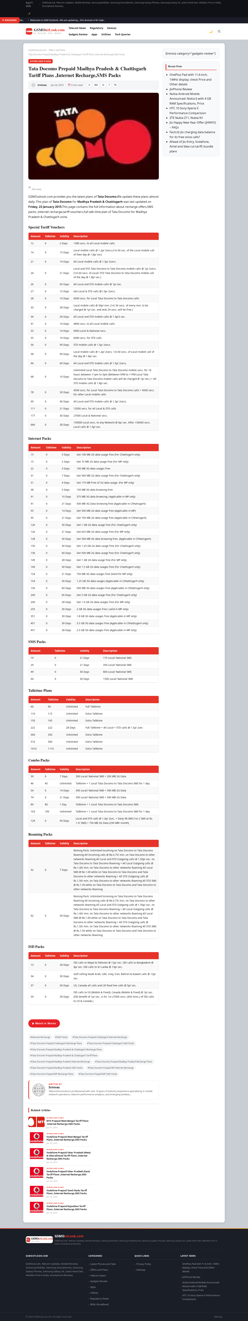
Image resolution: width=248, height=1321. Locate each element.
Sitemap (140, 1269)
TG (115, 85)
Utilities (106, 34)
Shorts (235, 1313)
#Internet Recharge (40, 1037)
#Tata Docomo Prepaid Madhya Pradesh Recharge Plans (123, 1061)
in (103, 85)
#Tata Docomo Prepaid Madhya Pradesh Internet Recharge (60, 1061)
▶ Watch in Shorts (44, 1023)
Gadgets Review (78, 34)
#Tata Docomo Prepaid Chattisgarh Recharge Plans (56, 1043)
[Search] (219, 31)
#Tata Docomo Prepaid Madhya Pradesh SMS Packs (56, 1067)
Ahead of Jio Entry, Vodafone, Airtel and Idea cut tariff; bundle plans (191, 146)
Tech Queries (123, 34)
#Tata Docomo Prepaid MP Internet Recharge (111, 1067)
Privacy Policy (143, 1264)
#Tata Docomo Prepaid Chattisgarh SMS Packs (110, 1043)
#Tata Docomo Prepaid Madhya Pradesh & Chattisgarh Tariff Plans (63, 1055)
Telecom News (77, 28)
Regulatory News (99, 1298)
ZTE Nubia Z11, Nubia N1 (186, 118)
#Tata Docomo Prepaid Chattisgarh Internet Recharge (100, 1037)
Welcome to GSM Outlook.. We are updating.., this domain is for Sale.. (54, 20)
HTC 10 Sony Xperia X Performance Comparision (201, 1297)
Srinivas (42, 85)
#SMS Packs (61, 1037)
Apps (94, 34)
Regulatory (96, 28)
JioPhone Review (181, 89)
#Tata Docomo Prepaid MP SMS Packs (98, 1073)
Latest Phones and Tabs (103, 1264)
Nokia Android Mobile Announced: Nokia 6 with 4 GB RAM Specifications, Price (190, 98)
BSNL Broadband (99, 1304)
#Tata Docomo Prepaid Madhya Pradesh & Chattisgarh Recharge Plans (66, 1049)
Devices (111, 28)
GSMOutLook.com (37, 50)
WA (96, 85)
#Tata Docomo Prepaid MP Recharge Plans (52, 1073)
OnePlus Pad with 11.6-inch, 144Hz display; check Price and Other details (191, 79)
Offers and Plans (57, 50)
